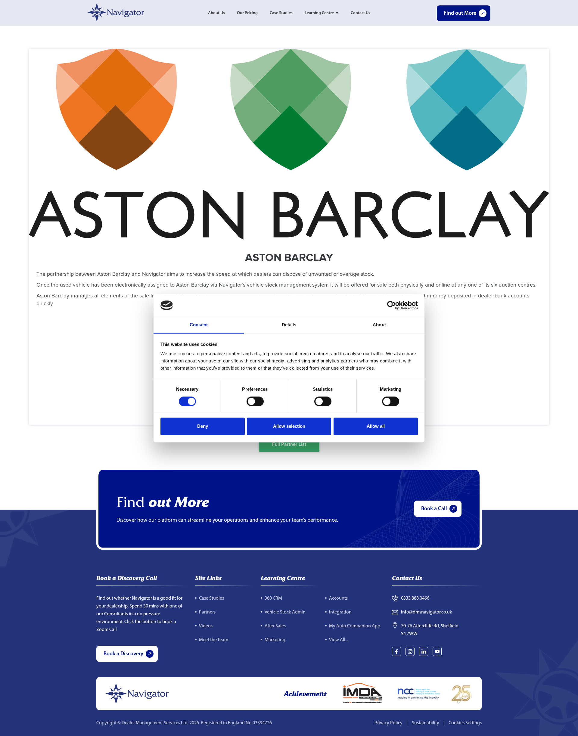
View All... (338, 640)
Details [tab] (289, 325)
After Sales (275, 626)
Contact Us (360, 13)
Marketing (275, 640)
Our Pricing (247, 13)
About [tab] (379, 325)
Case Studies (281, 13)
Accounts (338, 598)
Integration (340, 612)
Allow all (376, 426)
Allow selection (289, 426)
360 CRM (273, 598)
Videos (206, 626)
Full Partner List (289, 444)
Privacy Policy (388, 723)
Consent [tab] (199, 325)
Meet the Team (213, 640)
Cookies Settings (465, 723)
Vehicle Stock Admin (285, 612)
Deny (202, 426)
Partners (207, 612)
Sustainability (425, 723)
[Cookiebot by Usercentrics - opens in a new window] (391, 305)
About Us (216, 13)
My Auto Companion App (354, 626)
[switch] (255, 401)
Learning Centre (319, 13)
